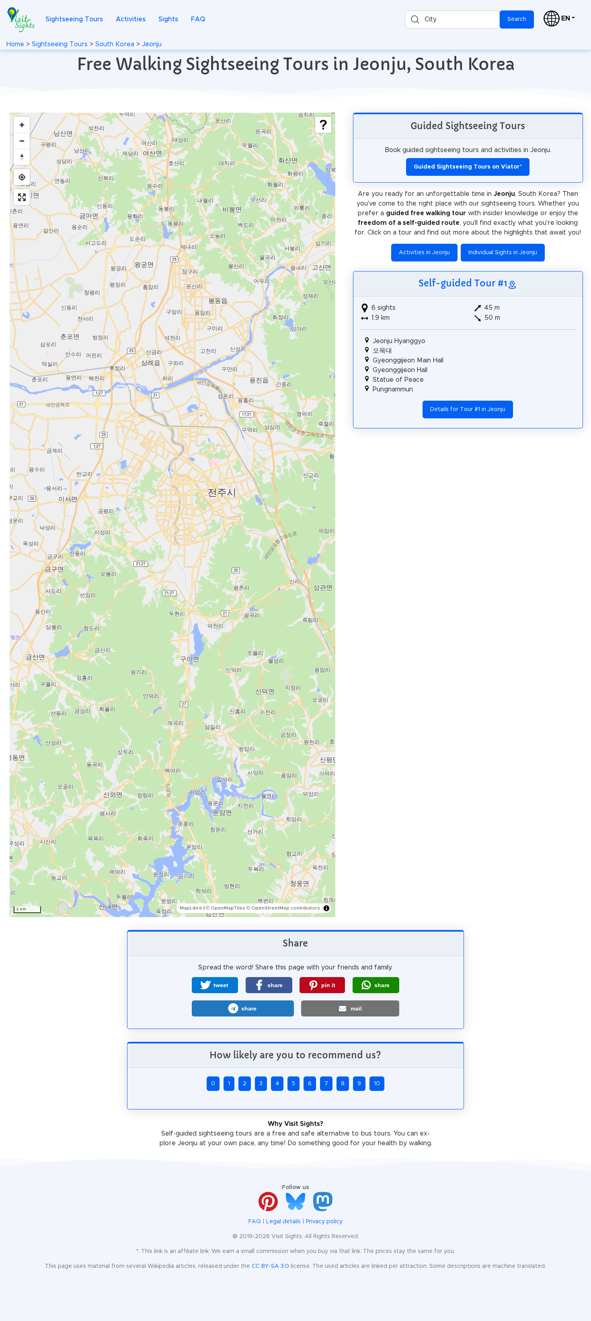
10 (377, 1083)
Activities (131, 19)
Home (15, 44)
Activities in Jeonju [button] (424, 252)
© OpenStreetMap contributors (283, 907)
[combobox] (452, 19)
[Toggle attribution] (326, 908)
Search (516, 19)
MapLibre (191, 907)
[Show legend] (323, 125)
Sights (168, 19)
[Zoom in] (22, 125)
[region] (172, 515)
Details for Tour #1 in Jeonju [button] (467, 409)
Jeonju (152, 44)
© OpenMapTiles (225, 907)
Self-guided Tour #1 (463, 283)
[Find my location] (22, 177)
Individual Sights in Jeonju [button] (502, 252)
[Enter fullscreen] (22, 197)
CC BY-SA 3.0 (270, 1266)
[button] (215, 985)
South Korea (114, 44)
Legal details (283, 1221)
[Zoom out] (22, 141)
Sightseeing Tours (74, 19)
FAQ (198, 19)
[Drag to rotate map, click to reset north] (22, 157)
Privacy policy (324, 1221)
